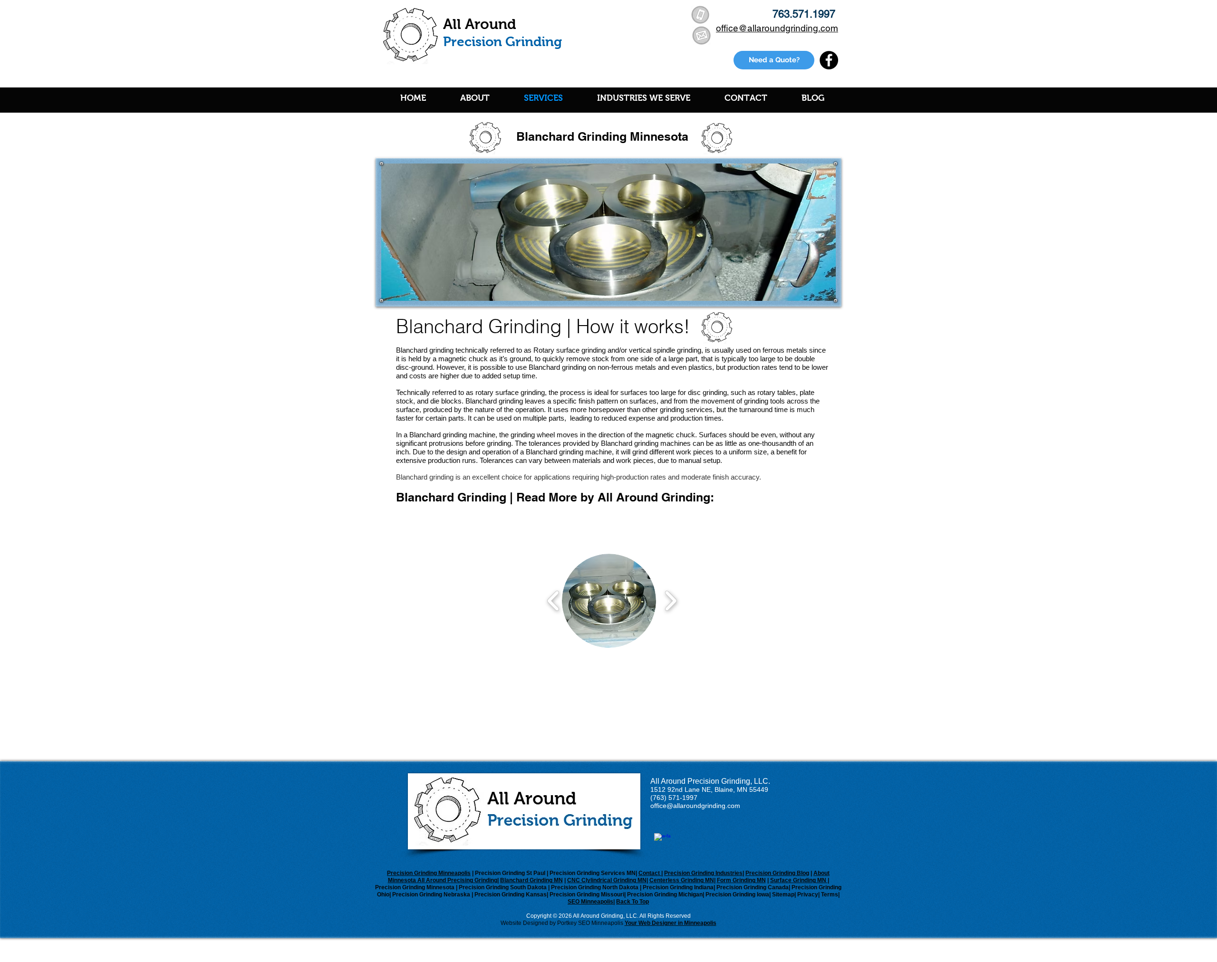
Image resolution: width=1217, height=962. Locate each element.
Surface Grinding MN (799, 880)
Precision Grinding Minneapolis (429, 873)
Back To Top (632, 901)
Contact (649, 873)
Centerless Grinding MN (681, 880)
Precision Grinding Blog (777, 873)
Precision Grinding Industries (703, 873)
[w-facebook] (662, 841)
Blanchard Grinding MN (531, 880)
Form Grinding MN (741, 880)
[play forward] (670, 601)
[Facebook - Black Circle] (829, 60)
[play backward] (553, 601)
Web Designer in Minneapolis (677, 923)
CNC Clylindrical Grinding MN (607, 880)
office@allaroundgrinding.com (695, 805)
